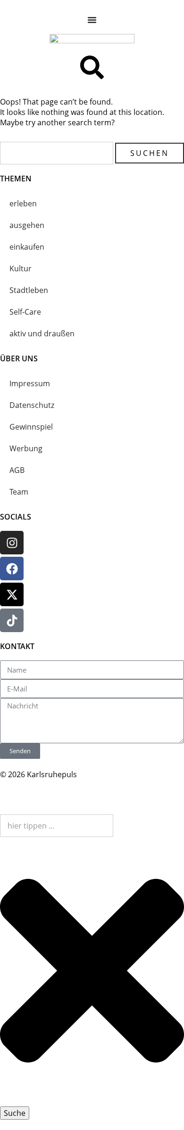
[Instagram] (12, 542)
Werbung (25, 448)
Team (18, 492)
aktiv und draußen (42, 333)
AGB (17, 470)
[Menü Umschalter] (92, 19)
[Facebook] (12, 568)
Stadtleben (28, 290)
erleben (23, 203)
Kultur (20, 268)
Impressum (29, 383)
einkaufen (26, 247)
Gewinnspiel (31, 427)
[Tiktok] (12, 620)
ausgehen (26, 225)
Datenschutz (31, 405)
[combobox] (56, 825)
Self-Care (25, 312)
